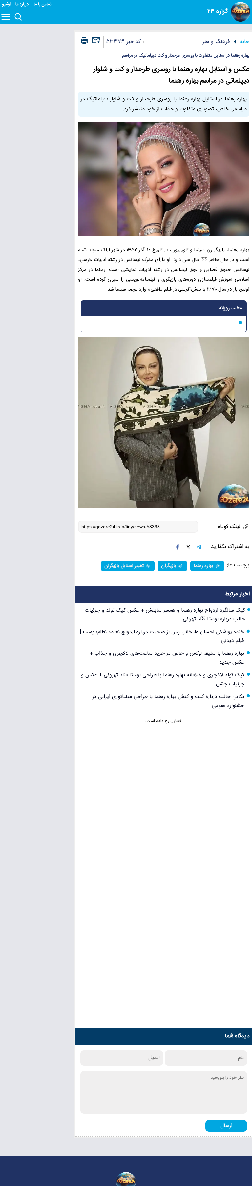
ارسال (226, 1125)
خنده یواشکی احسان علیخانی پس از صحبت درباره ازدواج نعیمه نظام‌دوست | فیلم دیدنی (162, 636)
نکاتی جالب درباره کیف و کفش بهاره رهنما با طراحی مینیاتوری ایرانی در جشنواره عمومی (168, 701)
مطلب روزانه (230, 308)
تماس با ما (43, 4)
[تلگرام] (199, 547)
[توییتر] (188, 547)
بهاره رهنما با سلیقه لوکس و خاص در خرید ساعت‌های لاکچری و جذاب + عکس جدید (167, 658)
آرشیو (6, 4)
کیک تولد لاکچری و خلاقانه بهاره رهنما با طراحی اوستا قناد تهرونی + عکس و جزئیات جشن (162, 680)
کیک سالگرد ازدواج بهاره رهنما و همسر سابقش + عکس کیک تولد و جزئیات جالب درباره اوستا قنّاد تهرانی (165, 615)
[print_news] (84, 41)
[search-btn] (18, 17)
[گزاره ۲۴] (240, 12)
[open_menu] (7, 17)
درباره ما (22, 4)
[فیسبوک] (177, 547)
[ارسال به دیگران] (95, 43)
